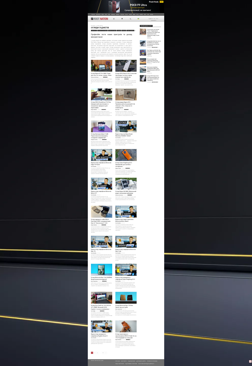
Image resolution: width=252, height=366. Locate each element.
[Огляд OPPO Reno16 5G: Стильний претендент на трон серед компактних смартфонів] (126, 66)
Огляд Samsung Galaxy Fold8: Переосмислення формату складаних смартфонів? (99, 135)
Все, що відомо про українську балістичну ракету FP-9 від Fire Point (153, 60)
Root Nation (93, 25)
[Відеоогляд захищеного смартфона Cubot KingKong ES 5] (126, 270)
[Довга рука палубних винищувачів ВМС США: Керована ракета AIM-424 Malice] (143, 69)
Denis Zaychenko (94, 281)
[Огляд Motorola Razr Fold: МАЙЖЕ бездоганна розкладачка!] (101, 270)
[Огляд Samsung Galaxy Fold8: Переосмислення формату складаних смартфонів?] (101, 126)
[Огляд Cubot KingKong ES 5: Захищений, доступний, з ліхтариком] (126, 155)
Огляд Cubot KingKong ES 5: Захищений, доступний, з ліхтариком (123, 164)
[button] (130, 19)
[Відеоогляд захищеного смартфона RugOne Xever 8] (101, 326)
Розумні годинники (130, 30)
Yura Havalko (118, 137)
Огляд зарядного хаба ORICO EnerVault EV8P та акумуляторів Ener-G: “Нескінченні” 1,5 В (100, 221)
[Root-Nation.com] (99, 19)
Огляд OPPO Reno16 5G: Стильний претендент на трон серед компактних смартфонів (125, 75)
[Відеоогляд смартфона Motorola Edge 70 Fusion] (101, 155)
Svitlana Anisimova (95, 77)
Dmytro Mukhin (94, 109)
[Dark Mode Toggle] (250, 361)
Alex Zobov (117, 109)
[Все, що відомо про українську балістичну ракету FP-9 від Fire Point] (143, 61)
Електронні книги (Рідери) (102, 30)
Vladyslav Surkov (94, 139)
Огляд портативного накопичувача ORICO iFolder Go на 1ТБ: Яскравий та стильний (125, 336)
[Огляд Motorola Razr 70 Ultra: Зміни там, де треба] (126, 298)
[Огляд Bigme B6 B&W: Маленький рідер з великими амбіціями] (126, 184)
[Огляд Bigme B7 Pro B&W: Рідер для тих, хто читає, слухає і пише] (101, 66)
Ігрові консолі (93, 30)
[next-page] (106, 353)
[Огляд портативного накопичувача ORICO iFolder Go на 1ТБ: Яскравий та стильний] (126, 326)
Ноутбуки (119, 30)
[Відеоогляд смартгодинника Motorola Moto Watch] (126, 212)
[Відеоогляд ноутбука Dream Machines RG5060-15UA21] (126, 126)
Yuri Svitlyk (93, 310)
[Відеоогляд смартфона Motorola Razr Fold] (126, 242)
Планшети (124, 30)
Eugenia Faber (118, 168)
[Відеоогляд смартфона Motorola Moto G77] (101, 184)
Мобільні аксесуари (112, 30)
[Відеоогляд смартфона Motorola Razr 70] (101, 242)
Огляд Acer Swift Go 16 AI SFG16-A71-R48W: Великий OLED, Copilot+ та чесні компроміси (101, 307)
